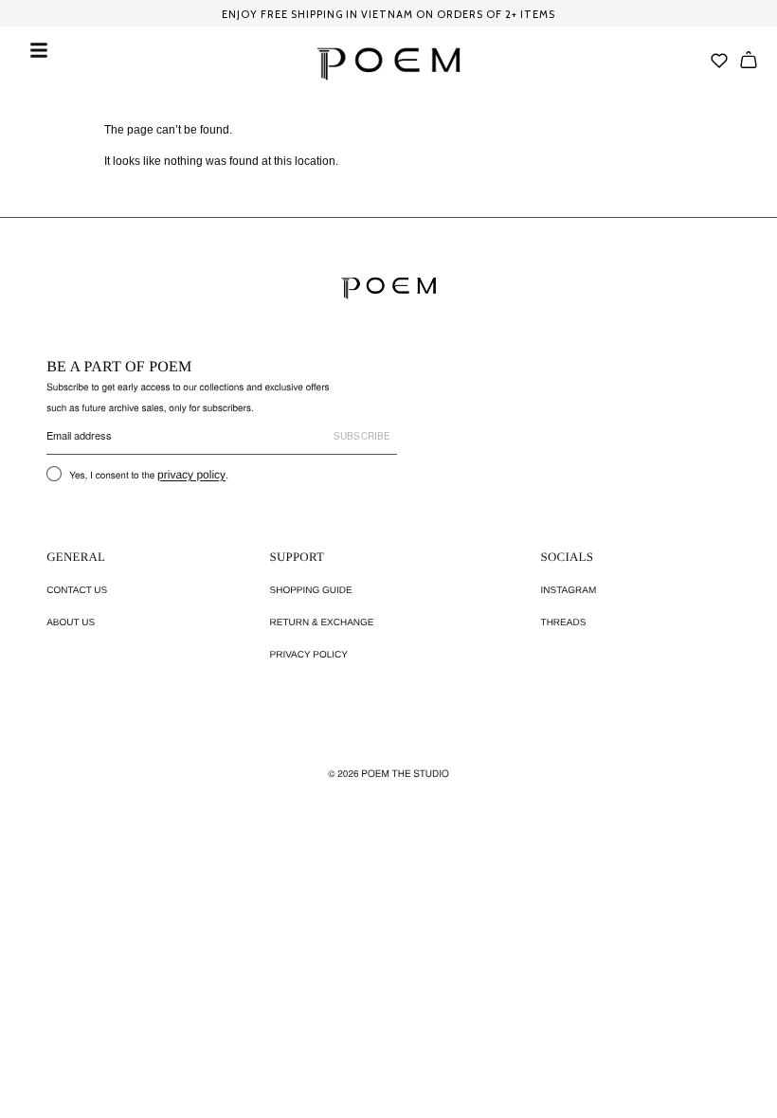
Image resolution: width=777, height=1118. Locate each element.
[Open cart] (748, 59)
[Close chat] (730, 630)
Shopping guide (311, 591)
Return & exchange (322, 623)
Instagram (569, 591)
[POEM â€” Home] (388, 287)
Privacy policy (309, 655)
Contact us (76, 591)
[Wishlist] (719, 60)
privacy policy (191, 474)
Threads (564, 623)
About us (70, 623)
